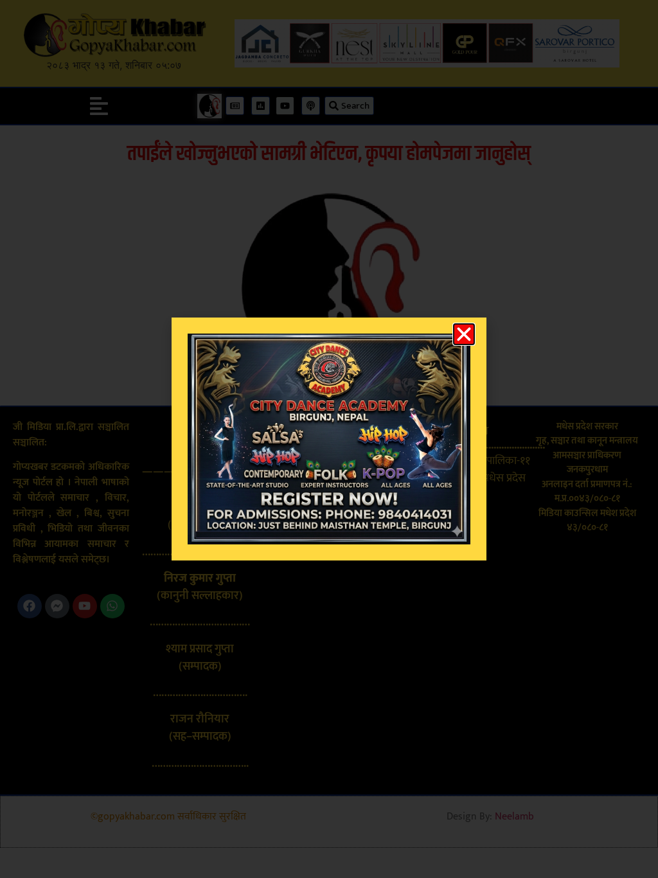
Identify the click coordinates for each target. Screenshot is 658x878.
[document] (329, 439)
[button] (464, 334)
